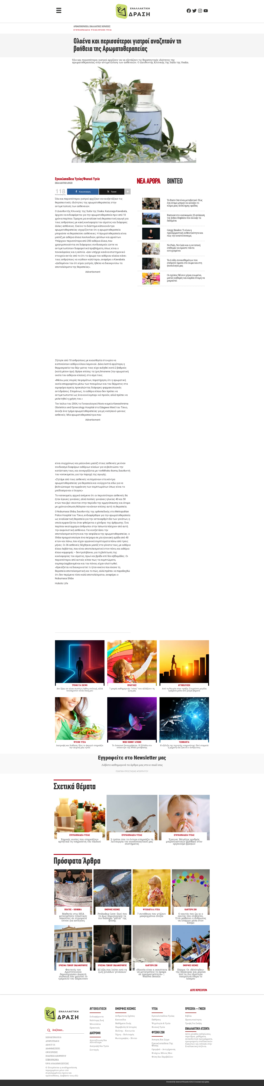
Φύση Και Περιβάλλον (162, 1056)
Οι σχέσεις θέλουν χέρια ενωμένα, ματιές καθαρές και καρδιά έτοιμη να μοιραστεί (186, 277)
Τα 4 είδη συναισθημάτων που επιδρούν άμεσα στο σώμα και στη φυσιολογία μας (184, 262)
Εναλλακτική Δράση (64, 183)
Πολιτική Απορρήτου (56, 1055)
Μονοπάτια (95, 1024)
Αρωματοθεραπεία (81, 26)
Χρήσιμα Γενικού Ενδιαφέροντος (73, 965)
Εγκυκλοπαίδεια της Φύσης (162, 1044)
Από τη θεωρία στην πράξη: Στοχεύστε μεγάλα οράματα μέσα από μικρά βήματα (184, 689)
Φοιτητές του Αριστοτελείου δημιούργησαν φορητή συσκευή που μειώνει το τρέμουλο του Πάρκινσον (73, 974)
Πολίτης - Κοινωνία (73, 910)
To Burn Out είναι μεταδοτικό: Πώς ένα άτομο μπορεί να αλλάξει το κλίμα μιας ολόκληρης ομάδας (184, 202)
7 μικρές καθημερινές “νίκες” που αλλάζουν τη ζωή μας (132, 689)
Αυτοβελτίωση (98, 1009)
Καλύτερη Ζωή (191, 910)
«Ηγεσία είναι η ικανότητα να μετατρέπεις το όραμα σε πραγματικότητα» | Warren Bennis (151, 973)
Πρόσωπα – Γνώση (195, 1009)
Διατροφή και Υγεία (99, 1046)
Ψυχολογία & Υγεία (151, 910)
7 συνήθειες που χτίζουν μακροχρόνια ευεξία (151, 915)
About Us (50, 1044)
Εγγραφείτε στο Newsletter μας (132, 758)
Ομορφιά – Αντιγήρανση (163, 1049)
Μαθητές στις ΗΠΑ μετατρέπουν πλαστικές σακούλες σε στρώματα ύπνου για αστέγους (73, 917)
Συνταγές (94, 1049)
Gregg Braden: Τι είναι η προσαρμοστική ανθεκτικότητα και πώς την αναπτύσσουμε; (185, 232)
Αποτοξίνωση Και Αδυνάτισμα (98, 1041)
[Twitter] (194, 11)
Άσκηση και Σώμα (160, 1039)
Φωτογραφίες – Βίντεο (126, 1038)
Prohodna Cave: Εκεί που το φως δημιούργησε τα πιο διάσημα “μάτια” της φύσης (112, 917)
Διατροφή (95, 1033)
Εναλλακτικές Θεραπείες (100, 26)
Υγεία (155, 1009)
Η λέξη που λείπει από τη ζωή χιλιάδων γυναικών (112, 970)
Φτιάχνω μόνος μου (162, 1053)
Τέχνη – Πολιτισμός (124, 1034)
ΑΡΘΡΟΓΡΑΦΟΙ (52, 1041)
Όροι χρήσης (52, 1052)
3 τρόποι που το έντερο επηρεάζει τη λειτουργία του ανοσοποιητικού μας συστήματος (132, 841)
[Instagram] (200, 11)
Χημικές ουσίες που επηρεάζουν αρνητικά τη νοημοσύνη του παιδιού (79, 840)
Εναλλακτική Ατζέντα (197, 1029)
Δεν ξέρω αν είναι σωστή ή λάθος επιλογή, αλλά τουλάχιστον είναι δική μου (80, 689)
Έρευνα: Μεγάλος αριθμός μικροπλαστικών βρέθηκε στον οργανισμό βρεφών (184, 841)
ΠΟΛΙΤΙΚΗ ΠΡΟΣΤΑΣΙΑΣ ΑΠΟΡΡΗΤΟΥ (132, 771)
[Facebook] (189, 11)
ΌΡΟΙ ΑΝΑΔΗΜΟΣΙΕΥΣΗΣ (57, 1063)
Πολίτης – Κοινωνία (125, 1030)
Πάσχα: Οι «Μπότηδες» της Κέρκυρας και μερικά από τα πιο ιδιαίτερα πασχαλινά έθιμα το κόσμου (191, 974)
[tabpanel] (171, 240)
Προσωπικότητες (193, 1019)
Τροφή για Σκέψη (193, 1023)
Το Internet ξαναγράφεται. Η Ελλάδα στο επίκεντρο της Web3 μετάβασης (132, 746)
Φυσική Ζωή (158, 1032)
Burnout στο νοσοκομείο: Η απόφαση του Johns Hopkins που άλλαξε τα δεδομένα (186, 217)
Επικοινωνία (52, 1059)
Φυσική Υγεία (105, 30)
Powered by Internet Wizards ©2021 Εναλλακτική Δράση (187, 1082)
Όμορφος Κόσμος (112, 910)
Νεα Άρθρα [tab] (148, 181)
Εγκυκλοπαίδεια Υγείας (85, 30)
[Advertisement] (92, 316)
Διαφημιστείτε (53, 1048)
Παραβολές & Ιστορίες (126, 1027)
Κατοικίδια (120, 1019)
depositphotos (53, 1037)
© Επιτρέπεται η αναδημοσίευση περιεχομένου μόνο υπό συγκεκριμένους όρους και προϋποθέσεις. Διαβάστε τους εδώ (62, 1071)
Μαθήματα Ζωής (123, 1023)
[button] (59, 11)
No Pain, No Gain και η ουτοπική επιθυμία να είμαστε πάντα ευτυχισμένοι (183, 247)
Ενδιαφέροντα (97, 1016)
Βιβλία (188, 1015)
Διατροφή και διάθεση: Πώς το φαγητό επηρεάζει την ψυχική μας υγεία (79, 746)
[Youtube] (206, 11)
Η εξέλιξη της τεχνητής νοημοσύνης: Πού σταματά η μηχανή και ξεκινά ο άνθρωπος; (184, 746)
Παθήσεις (156, 1019)
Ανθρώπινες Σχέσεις (125, 1015)
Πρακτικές (95, 1027)
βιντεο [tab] (174, 181)
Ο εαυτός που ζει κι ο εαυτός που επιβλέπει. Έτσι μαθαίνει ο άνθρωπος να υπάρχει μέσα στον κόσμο (190, 918)
